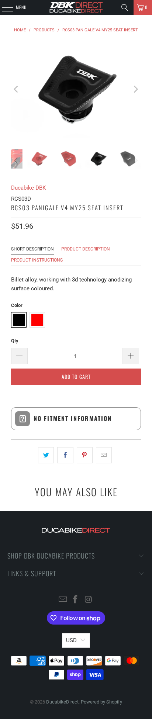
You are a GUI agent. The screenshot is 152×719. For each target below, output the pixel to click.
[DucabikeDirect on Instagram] (88, 600)
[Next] (135, 89)
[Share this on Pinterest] (85, 455)
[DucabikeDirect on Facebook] (75, 600)
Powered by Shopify (101, 702)
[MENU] (3, 7)
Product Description (85, 249)
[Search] (125, 7)
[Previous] (17, 89)
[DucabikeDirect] (76, 7)
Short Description (32, 249)
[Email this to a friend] (104, 455)
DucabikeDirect (62, 702)
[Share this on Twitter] (46, 455)
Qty (14, 340)
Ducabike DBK (28, 187)
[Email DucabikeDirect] (62, 600)
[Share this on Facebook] (65, 455)
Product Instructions (37, 260)
